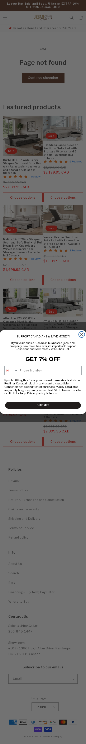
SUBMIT (43, 405)
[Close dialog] (82, 334)
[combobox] (11, 370)
